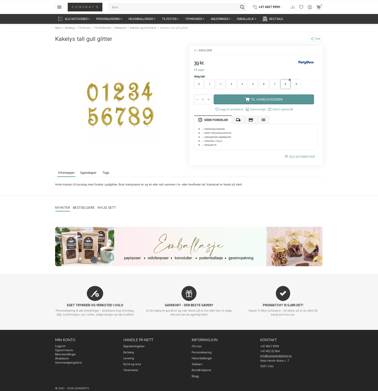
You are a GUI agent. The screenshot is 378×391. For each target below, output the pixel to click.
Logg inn (60, 346)
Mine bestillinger (65, 354)
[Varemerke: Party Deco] (306, 62)
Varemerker (130, 370)
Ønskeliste (62, 358)
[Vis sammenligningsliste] (292, 7)
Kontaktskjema (201, 370)
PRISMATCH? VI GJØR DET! (283, 305)
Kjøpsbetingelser (134, 346)
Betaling (128, 352)
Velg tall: (199, 76)
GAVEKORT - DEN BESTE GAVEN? (189, 305)
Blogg (195, 376)
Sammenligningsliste (68, 362)
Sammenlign (258, 109)
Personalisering (201, 352)
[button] (315, 39)
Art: (196, 50)
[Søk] (242, 7)
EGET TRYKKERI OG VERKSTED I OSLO (95, 305)
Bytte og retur (132, 364)
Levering (128, 358)
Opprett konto (64, 350)
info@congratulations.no (276, 355)
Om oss (197, 346)
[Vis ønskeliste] (301, 7)
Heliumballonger (202, 358)
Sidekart (197, 364)
